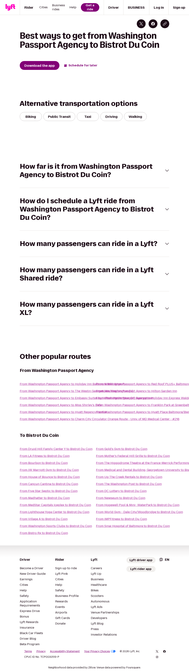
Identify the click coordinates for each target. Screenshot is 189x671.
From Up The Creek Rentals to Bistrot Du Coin (129, 477)
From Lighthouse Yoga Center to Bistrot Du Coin (54, 512)
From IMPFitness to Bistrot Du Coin (121, 519)
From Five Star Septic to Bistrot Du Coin (49, 491)
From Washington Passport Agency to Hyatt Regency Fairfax (63, 412)
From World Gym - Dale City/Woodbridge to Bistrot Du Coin (139, 512)
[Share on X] (141, 23)
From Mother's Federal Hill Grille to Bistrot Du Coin (133, 456)
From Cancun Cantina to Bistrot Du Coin (49, 484)
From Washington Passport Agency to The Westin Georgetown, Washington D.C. (77, 391)
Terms (28, 651)
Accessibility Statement (65, 651)
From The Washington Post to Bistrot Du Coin (129, 484)
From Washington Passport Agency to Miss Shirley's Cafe (61, 405)
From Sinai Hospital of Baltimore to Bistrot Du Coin (133, 526)
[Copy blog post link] (164, 23)
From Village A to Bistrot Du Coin (44, 519)
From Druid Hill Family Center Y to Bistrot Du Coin (56, 449)
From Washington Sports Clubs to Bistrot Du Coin (56, 526)
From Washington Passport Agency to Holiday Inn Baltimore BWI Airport (72, 384)
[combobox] (164, 559)
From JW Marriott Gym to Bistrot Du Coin (49, 470)
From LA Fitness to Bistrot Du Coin (45, 456)
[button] (94, 170)
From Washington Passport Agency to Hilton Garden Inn (136, 391)
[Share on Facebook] (153, 23)
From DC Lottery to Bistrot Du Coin (121, 491)
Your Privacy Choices (97, 651)
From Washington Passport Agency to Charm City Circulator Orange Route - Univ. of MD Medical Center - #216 (99, 419)
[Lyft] (10, 7)
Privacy (41, 651)
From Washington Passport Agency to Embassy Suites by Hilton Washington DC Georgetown (86, 398)
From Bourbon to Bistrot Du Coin (44, 463)
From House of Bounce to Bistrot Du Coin (50, 477)
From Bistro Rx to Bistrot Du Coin (44, 533)
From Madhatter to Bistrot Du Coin (45, 498)
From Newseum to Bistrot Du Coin (120, 498)
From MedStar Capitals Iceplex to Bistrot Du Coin (55, 505)
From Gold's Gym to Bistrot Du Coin (121, 449)
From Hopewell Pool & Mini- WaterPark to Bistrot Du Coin (137, 505)
